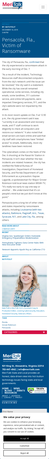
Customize (24, 445)
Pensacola (6, 327)
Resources (11, 392)
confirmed (34, 62)
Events (21, 390)
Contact (8, 397)
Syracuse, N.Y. (9, 216)
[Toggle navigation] (43, 7)
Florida (4, 322)
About (5, 396)
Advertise (15, 396)
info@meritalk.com (29, 369)
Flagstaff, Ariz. (29, 213)
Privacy (18, 397)
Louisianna (26, 209)
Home (5, 388)
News (17, 388)
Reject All (24, 453)
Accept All (24, 438)
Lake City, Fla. (28, 216)
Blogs (8, 390)
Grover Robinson (9, 325)
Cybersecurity (8, 229)
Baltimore (16, 213)
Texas (41, 213)
